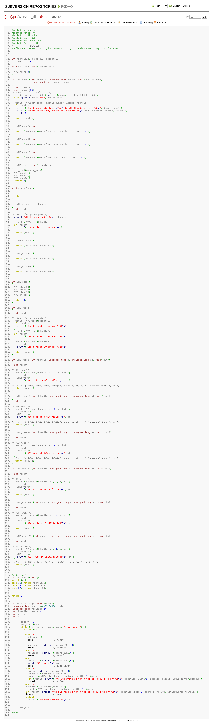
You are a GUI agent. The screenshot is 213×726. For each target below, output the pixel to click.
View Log (147, 22)
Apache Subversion (108, 721)
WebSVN (88, 721)
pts (15, 17)
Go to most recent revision (63, 22)
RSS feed (161, 22)
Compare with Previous (104, 22)
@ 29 (43, 17)
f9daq (67, 6)
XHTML (129, 721)
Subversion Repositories (31, 6)
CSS (136, 721)
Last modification (129, 22)
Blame (84, 22)
